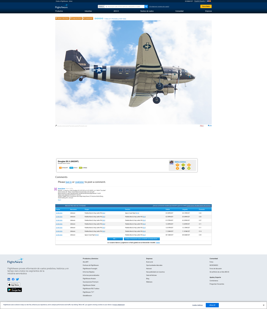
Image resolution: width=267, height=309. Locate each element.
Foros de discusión (216, 268)
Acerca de (149, 262)
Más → (115, 238)
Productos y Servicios (90, 258)
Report (59, 200)
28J (104, 213)
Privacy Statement (118, 304)
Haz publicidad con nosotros (155, 272)
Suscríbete (206, 6)
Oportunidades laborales (154, 265)
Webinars (149, 282)
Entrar (70, 1)
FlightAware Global (89, 285)
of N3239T (64, 168)
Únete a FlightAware (62, 1)
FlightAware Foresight (90, 268)
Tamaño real (83, 126)
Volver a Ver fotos (62, 18)
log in (69, 181)
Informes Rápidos (88, 272)
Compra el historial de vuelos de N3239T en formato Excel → (141, 238)
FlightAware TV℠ (88, 292)
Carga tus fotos (76, 18)
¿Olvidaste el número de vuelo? (159, 6)
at (83, 168)
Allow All (212, 305)
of (73, 168)
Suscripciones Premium (90, 282)
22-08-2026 (59, 213)
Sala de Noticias (151, 275)
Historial (149, 268)
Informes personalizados (91, 275)
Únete (158, 242)
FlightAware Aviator (89, 278)
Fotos (211, 262)
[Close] (263, 305)
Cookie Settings (197, 305)
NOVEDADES (214, 265)
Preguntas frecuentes (217, 284)
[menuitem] (59, 11)
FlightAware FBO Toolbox (91, 288)
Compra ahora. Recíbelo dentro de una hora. (198, 205)
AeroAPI (85, 262)
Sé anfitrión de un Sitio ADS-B (219, 272)
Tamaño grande (74, 126)
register (79, 181)
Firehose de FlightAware (91, 265)
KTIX (137, 213)
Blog (147, 278)
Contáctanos (214, 281)
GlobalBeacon (87, 295)
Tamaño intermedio (62, 126)
